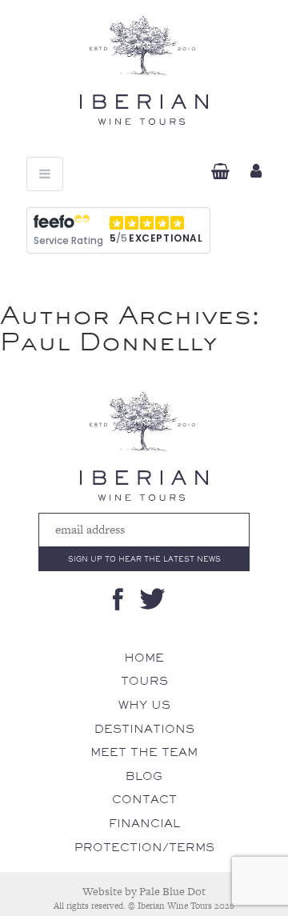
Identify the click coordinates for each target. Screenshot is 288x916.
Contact (144, 799)
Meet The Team (144, 752)
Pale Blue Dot (172, 891)
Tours (144, 681)
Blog (144, 776)
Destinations (144, 729)
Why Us (144, 705)
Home (144, 657)
